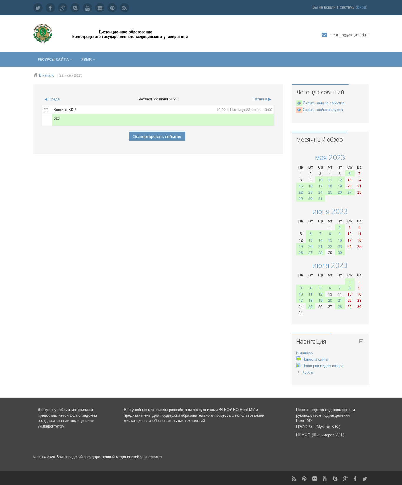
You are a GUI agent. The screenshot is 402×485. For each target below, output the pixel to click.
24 (320, 191)
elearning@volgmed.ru (349, 34)
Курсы (307, 372)
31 (320, 198)
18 (330, 185)
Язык (86, 59)
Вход (361, 7)
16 (310, 185)
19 (340, 185)
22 (301, 191)
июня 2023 (330, 211)
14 (320, 239)
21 (320, 246)
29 (301, 198)
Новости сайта (315, 359)
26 (340, 191)
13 (310, 239)
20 (310, 246)
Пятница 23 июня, (246, 109)
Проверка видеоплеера (322, 365)
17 (320, 185)
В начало (46, 74)
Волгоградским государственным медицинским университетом (67, 420)
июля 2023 (330, 265)
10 (320, 179)
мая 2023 (330, 157)
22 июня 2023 (70, 74)
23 (310, 191)
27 (350, 191)
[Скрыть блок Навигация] (361, 341)
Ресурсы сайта (53, 59)
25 (330, 191)
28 (320, 252)
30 (310, 198)
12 (340, 179)
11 (330, 179)
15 (301, 185)
